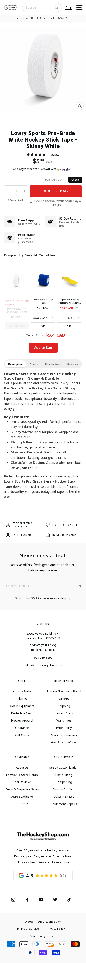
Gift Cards (22, 735)
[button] (36, 154)
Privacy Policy (56, 928)
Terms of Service (28, 928)
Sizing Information (64, 735)
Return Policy (64, 713)
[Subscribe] (78, 586)
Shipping (64, 706)
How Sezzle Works (64, 742)
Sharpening (64, 782)
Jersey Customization (63, 767)
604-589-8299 (43, 657)
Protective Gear (22, 713)
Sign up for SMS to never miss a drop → (43, 598)
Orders (64, 699)
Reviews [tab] (72, 364)
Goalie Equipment (22, 706)
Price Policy (64, 728)
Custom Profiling (64, 789)
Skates (22, 699)
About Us (22, 767)
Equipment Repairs (64, 804)
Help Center (63, 681)
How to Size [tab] (52, 364)
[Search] (56, 7)
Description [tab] (15, 364)
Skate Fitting (63, 775)
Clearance (22, 728)
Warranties (64, 720)
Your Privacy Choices (42, 936)
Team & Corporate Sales (22, 789)
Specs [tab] (34, 364)
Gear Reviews (22, 782)
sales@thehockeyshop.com (43, 665)
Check (75, 180)
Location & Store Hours (22, 775)
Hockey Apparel (22, 720)
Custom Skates (64, 796)
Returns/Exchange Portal (64, 691)
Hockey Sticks (22, 691)
